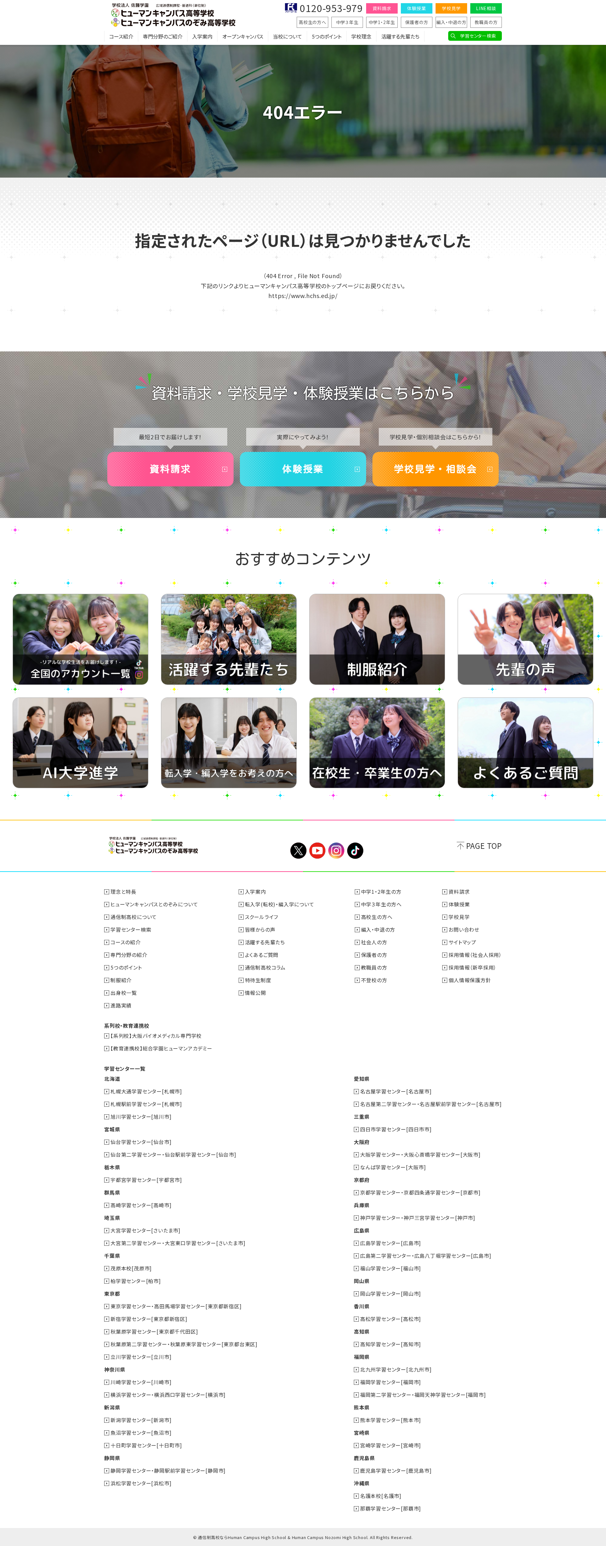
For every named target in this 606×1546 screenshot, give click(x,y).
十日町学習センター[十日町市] (146, 1445)
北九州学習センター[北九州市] (396, 1369)
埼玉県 (112, 1217)
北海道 (112, 1078)
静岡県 (112, 1458)
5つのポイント (327, 36)
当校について (287, 36)
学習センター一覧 (124, 1068)
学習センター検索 (478, 36)
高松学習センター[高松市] (390, 1319)
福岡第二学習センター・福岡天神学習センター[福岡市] (423, 1394)
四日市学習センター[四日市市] (396, 1129)
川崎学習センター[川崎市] (140, 1382)
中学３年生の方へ (381, 904)
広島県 (362, 1230)
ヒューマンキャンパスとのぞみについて (154, 904)
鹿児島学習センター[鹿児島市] (396, 1470)
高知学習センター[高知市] (390, 1344)
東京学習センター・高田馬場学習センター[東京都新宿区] (176, 1306)
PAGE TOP (484, 845)
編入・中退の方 (451, 22)
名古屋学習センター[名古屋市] (396, 1091)
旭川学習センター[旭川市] (140, 1116)
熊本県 (362, 1407)
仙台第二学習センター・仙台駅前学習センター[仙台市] (173, 1154)
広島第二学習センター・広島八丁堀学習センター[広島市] (425, 1255)
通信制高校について (133, 917)
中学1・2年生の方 (381, 891)
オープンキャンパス (242, 36)
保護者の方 (416, 22)
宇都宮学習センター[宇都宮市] (146, 1180)
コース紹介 (121, 36)
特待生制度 (258, 980)
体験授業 (416, 8)
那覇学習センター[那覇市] (390, 1508)
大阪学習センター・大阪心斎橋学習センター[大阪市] (420, 1154)
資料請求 (381, 8)
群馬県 (112, 1192)
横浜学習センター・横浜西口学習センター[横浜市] (168, 1394)
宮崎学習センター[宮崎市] (390, 1445)
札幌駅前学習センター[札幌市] (146, 1104)
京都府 (362, 1180)
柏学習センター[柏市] (135, 1281)
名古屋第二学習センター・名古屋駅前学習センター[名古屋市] (431, 1104)
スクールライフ (261, 917)
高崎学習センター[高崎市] (140, 1205)
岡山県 (362, 1281)
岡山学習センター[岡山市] (390, 1293)
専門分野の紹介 (128, 955)
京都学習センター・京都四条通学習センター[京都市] (420, 1192)
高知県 (362, 1331)
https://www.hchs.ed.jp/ (302, 295)
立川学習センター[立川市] (140, 1356)
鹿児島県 (364, 1458)
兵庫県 (362, 1205)
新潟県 (112, 1407)
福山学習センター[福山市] (390, 1268)
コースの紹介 (125, 942)
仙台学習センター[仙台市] (140, 1142)
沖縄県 (362, 1483)
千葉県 (112, 1255)
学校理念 (361, 36)
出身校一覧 (123, 992)
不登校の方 (374, 980)
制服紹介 (121, 980)
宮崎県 (362, 1432)
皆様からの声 (260, 929)
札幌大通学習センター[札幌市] (146, 1091)
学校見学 (451, 8)
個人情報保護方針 (470, 980)
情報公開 (255, 992)
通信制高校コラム (265, 967)
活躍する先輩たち (400, 36)
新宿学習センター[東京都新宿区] (148, 1319)
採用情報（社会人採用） (475, 955)
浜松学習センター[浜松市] (140, 1483)
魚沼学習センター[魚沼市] (140, 1432)
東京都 (112, 1293)
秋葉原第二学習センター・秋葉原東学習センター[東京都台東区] (184, 1344)
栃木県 (112, 1167)
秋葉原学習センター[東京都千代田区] (154, 1331)
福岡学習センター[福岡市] (390, 1382)
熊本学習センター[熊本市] (390, 1420)
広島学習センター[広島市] (390, 1243)
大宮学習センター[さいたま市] (145, 1230)
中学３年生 (347, 22)
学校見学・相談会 (435, 469)
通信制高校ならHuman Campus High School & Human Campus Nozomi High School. (283, 1537)
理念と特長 (123, 891)
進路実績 (121, 1005)
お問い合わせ (464, 929)
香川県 (362, 1306)
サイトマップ (462, 942)
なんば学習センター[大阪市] (393, 1167)
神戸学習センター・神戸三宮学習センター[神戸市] (417, 1217)
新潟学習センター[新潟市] (140, 1420)
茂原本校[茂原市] (131, 1268)
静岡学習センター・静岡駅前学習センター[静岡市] (168, 1470)
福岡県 (362, 1356)
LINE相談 (486, 8)
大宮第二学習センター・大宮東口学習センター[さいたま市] (177, 1243)
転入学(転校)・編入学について (279, 904)
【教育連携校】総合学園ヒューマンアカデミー (161, 1048)
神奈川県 (114, 1369)
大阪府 (362, 1142)
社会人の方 (374, 942)
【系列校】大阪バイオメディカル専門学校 (156, 1035)
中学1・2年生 (382, 22)
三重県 (362, 1116)
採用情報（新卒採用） (472, 967)
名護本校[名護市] (380, 1496)
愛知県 (362, 1078)
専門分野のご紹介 (162, 36)
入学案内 (202, 36)
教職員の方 (486, 22)
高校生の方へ (312, 22)
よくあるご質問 (262, 955)
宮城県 (112, 1129)
